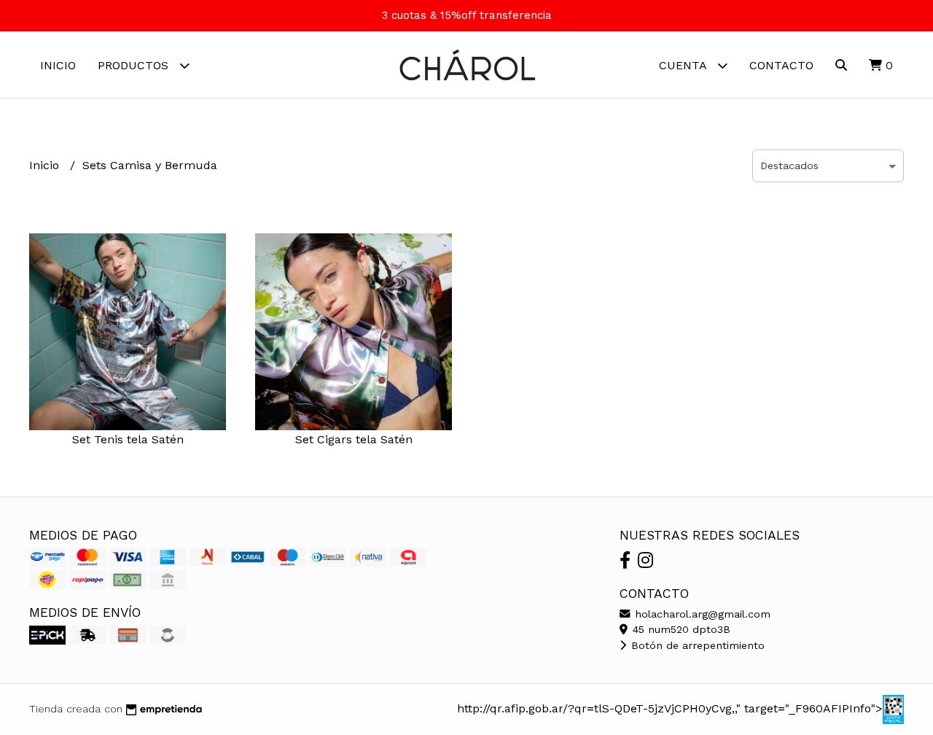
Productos (135, 65)
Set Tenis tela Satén (128, 439)
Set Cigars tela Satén (354, 439)
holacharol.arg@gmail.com (700, 614)
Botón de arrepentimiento (696, 645)
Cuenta (684, 65)
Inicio (58, 65)
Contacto (781, 65)
